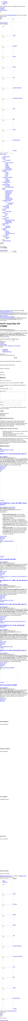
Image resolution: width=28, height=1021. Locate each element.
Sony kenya (17, 345)
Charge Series (8, 191)
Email (1, 404)
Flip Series (7, 194)
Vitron (6, 238)
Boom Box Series (9, 190)
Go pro (6, 173)
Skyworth (7, 237)
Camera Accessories (7, 169)
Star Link (5, 228)
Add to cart (3, 341)
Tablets (4, 229)
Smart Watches (8, 168)
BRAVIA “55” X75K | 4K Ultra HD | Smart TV (13, 453)
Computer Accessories (7, 177)
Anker (4, 158)
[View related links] (6, 512)
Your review (3, 391)
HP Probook (10, 202)
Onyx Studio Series (9, 187)
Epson (6, 213)
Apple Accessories (9, 162)
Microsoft (7, 180)
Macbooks (7, 167)
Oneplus (4, 209)
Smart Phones (8, 211)
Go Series (7, 185)
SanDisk (7, 207)
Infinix (4, 188)
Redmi (4, 216)
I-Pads (6, 165)
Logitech (7, 179)
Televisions (7, 227)
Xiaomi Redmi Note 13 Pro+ (6, 313)
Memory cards (6, 206)
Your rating (3, 388)
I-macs (6, 163)
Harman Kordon (6, 184)
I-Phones (7, 166)
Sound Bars (7, 226)
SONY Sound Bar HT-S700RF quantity (10, 339)
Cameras (4, 171)
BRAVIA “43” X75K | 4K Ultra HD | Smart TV (13, 650)
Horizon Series (8, 198)
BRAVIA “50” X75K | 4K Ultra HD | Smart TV (13, 604)
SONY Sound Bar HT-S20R (8, 559)
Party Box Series (9, 199)
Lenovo (7, 205)
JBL (4, 189)
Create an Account (4, 1020)
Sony (6, 176)
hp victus (10, 204)
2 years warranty (6, 156)
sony (6, 183)
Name (1, 402)
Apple (4, 161)
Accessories (8, 160)
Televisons (5, 235)
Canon (6, 172)
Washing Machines (7, 240)
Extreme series (8, 193)
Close (1, 1013)
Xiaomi (7, 217)
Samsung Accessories (10, 220)
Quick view (2, 468)
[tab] (15, 349)
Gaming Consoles (6, 182)
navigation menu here (11, 15)
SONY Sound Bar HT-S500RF (7, 317)
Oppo (4, 210)
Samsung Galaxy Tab (10, 233)
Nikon (6, 174)
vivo (4, 239)
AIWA (4, 157)
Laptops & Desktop (7, 200)
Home (1, 310)
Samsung (5, 218)
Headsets (7, 196)
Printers (4, 212)
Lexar (6, 178)
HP (6, 201)
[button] (2, 467)
